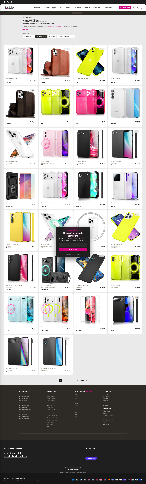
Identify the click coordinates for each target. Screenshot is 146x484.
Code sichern (73, 249)
